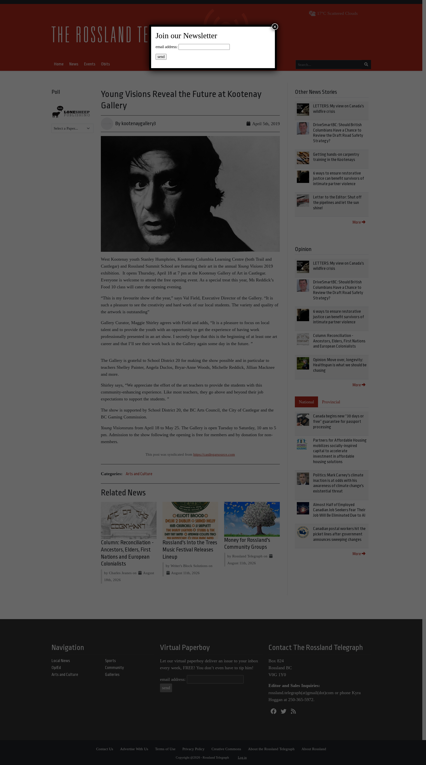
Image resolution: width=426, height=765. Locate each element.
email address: (167, 47)
